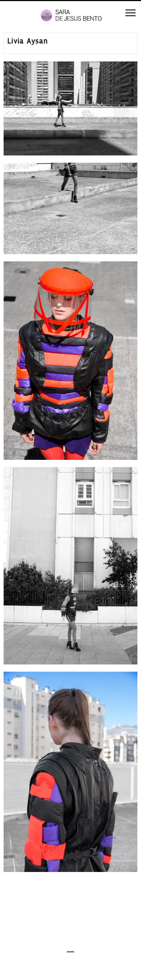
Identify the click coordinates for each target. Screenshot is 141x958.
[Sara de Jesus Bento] (70, 15)
